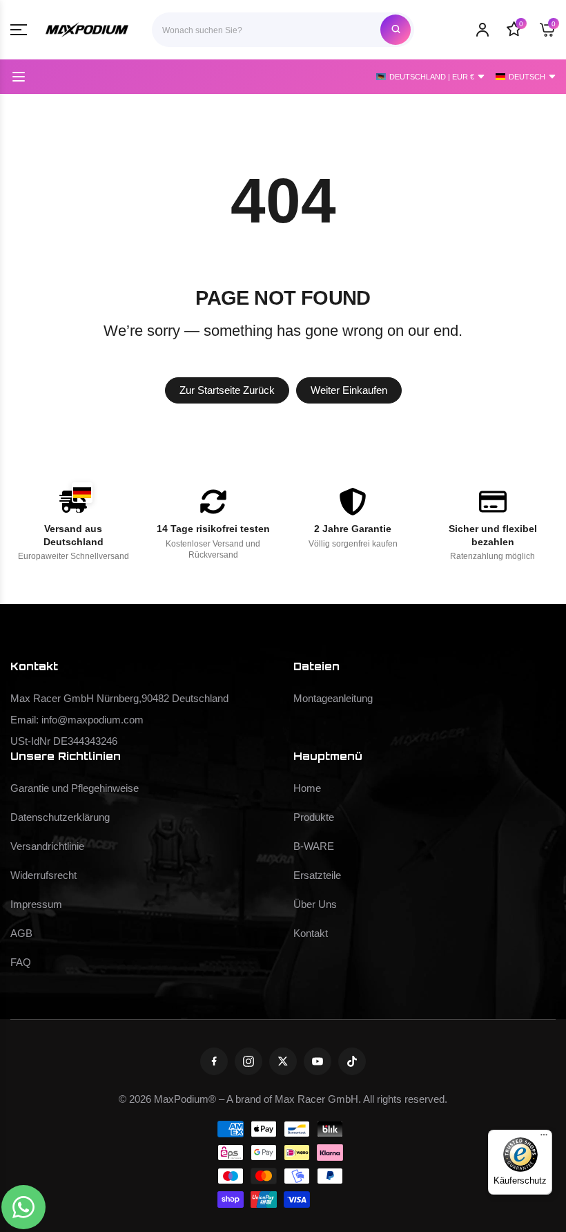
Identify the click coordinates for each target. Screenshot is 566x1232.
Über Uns (315, 904)
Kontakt (310, 933)
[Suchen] (395, 30)
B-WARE (313, 846)
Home (307, 788)
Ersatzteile (317, 875)
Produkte (313, 817)
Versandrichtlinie (47, 846)
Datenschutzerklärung (60, 817)
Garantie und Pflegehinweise (74, 788)
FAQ (20, 962)
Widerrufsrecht (43, 875)
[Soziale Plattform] (214, 1061)
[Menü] (544, 1138)
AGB (21, 933)
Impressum (36, 904)
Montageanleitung (333, 698)
